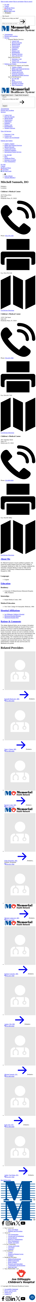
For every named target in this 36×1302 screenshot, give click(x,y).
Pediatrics (7, 123)
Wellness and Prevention (15, 1231)
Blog (5, 156)
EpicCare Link (12, 1267)
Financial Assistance (10, 150)
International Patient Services (12, 152)
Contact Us (7, 1294)
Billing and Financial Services (13, 145)
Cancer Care (8, 115)
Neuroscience (8, 120)
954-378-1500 (9, 235)
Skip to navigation (18, 1)
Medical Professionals (14, 1259)
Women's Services (9, 128)
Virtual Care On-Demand (11, 137)
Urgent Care (8, 136)
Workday (10, 1255)
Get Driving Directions (7, 310)
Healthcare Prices (9, 8)
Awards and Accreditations (16, 1236)
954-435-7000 (9, 358)
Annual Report (12, 1238)
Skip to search (28, 1)
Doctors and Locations (11, 36)
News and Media (13, 1229)
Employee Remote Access (15, 1254)
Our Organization (13, 1234)
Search (5, 106)
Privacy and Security (10, 1291)
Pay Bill (6, 4)
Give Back (9, 9)
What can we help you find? (10, 18)
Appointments (8, 34)
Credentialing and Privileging (16, 1265)
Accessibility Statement (11, 1289)
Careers (6, 6)
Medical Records (9, 147)
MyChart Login (10, 11)
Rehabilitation (8, 126)
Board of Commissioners (15, 1239)
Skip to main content (7, 1)
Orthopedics (8, 121)
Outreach (10, 1249)
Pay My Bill (8, 155)
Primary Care (8, 125)
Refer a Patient (12, 1262)
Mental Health (8, 118)
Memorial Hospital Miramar (12, 616)
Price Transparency (10, 161)
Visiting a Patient (9, 144)
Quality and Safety (13, 1242)
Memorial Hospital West (11, 617)
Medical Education (13, 1260)
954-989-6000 (9, 480)
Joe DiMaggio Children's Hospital (14, 614)
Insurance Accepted (10, 160)
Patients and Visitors (10, 64)
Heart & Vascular (9, 117)
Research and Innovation (15, 1264)
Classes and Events (10, 148)
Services (6, 38)
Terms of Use (8, 1292)
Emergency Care (9, 134)
